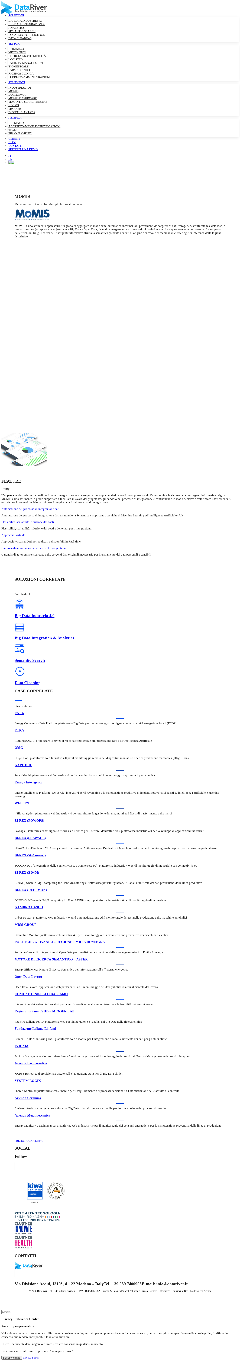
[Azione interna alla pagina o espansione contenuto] (11, 163)
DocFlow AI (17, 94)
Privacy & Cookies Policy (115, 1291)
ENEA (19, 713)
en (10, 159)
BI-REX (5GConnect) (30, 855)
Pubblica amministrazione (29, 77)
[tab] (120, 509)
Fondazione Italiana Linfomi (35, 1028)
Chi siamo (16, 123)
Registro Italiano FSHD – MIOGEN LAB (44, 1011)
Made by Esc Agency (200, 1291)
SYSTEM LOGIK (28, 1081)
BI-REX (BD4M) (27, 872)
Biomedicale (18, 66)
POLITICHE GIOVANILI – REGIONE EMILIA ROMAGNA (60, 942)
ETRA (19, 730)
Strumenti (16, 82)
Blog (12, 142)
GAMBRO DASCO (29, 907)
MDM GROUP (26, 924)
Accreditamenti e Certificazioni (34, 126)
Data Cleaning (19, 38)
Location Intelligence (26, 34)
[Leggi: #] (24, 464)
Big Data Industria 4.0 (25, 20)
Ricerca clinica (21, 73)
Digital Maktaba (21, 112)
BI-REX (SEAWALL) (30, 838)
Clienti (14, 138)
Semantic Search (21, 31)
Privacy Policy (31, 1357)
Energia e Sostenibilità (27, 56)
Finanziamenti (20, 133)
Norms (13, 105)
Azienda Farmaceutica (31, 1063)
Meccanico (17, 52)
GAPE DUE (23, 765)
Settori (14, 43)
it (9, 155)
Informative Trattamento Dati (173, 1291)
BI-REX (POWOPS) (29, 820)
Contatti (15, 145)
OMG (19, 747)
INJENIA (21, 1046)
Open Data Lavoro (28, 976)
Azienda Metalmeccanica (32, 1115)
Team (12, 130)
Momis (13, 91)
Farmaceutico (19, 70)
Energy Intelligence (28, 782)
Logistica (16, 59)
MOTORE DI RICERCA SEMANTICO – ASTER (51, 959)
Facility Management (25, 63)
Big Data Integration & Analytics (44, 638)
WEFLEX (22, 803)
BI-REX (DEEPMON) (31, 890)
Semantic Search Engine (27, 101)
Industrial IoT (19, 87)
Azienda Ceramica (28, 1098)
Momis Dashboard (22, 98)
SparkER (14, 108)
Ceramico (16, 49)
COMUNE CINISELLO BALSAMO (41, 994)
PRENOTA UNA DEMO (29, 1140)
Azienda (14, 117)
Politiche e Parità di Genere (143, 1291)
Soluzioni (16, 15)
